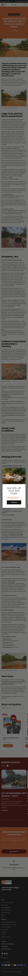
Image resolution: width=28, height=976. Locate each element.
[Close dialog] (23, 470)
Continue (14, 502)
